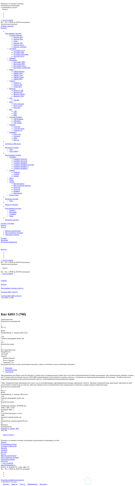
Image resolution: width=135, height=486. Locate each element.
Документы (9, 372)
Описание (8, 368)
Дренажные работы (12, 234)
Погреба (4, 448)
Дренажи (4, 450)
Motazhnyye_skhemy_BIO (10, 428)
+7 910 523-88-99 (7, 20)
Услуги (3, 454)
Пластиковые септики (9, 444)
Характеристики (11, 370)
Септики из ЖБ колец (9, 446)
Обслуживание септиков (14, 233)
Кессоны (4, 452)
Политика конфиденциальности (12, 480)
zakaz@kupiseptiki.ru (8, 465)
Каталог (4, 442)
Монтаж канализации (13, 231)
